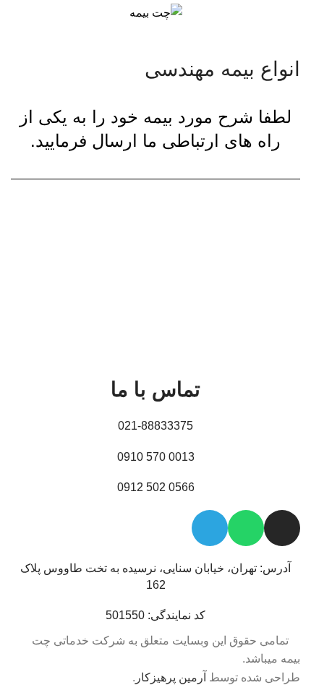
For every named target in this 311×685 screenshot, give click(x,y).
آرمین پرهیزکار (170, 677)
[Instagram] (282, 528)
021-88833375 (155, 426)
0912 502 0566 (156, 487)
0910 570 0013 (156, 457)
